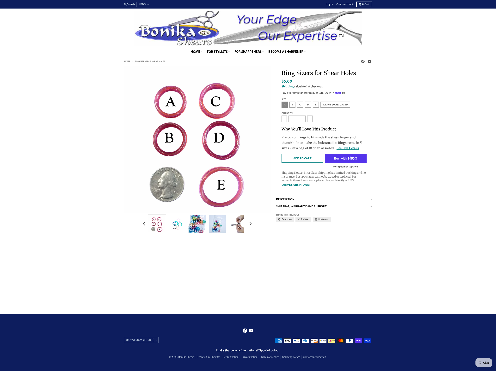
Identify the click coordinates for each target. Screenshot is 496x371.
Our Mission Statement (296, 184)
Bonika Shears (186, 356)
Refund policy (230, 356)
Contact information (314, 356)
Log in (329, 4)
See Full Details (348, 148)
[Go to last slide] (144, 224)
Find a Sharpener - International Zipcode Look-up (248, 350)
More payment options (345, 166)
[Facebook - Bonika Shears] (362, 61)
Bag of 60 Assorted (335, 104)
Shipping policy (291, 356)
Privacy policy (249, 356)
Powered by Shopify (208, 356)
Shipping (288, 86)
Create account (344, 4)
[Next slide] (250, 224)
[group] (157, 224)
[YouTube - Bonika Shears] (369, 61)
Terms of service (270, 356)
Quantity (287, 113)
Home (127, 61)
